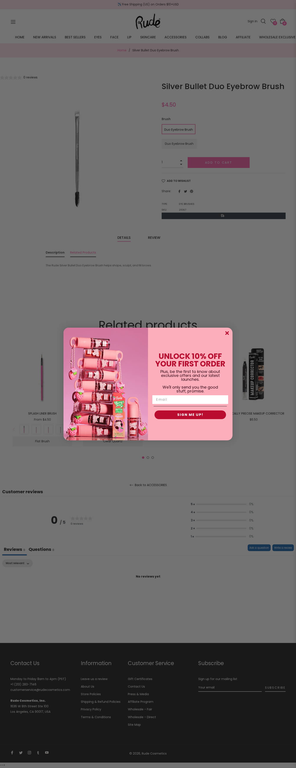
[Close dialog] (227, 333)
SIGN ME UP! (190, 414)
